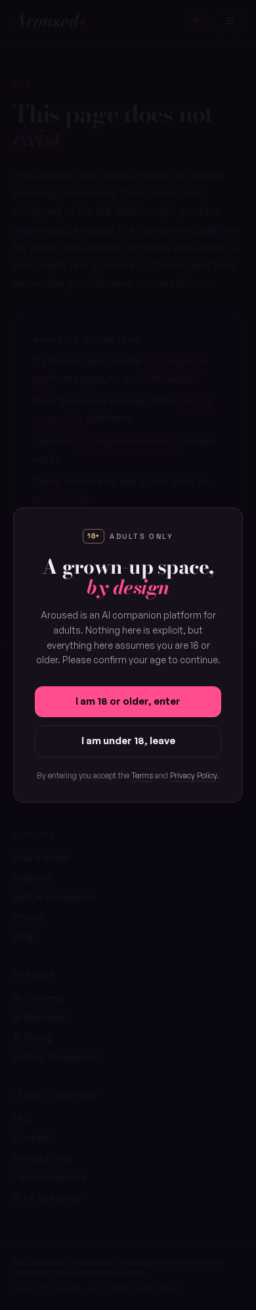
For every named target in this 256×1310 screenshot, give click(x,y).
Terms (142, 775)
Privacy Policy (193, 775)
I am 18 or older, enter (128, 701)
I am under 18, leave (128, 740)
